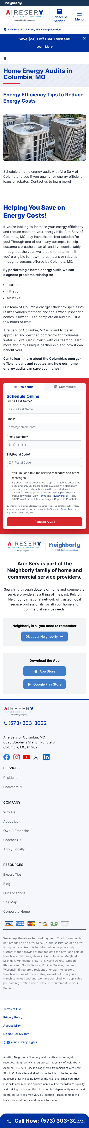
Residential (26, 386)
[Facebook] (6, 757)
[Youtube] (26, 757)
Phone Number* (17, 436)
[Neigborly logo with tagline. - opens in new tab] (65, 546)
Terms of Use (12, 1009)
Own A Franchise (16, 831)
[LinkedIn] (46, 757)
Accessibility (12, 1025)
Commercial (67, 386)
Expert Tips (12, 874)
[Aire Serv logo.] (24, 546)
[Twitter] (36, 757)
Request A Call (45, 521)
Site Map (10, 902)
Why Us (9, 812)
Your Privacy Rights (24, 1042)
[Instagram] (16, 757)
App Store (47, 671)
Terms (42, 495)
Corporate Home (16, 911)
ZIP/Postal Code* (18, 454)
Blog (6, 884)
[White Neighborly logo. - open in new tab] (13, 3)
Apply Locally (14, 849)
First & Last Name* (19, 401)
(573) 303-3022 (27, 723)
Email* (11, 419)
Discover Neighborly (41, 636)
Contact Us (12, 840)
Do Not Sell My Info (16, 1034)
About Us (10, 821)
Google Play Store (47, 684)
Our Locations (14, 893)
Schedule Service (59, 19)
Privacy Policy (60, 495)
